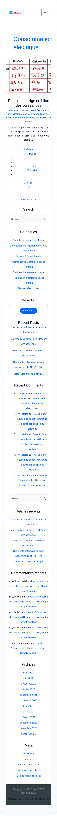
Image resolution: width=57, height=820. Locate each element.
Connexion (28, 759)
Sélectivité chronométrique (28, 373)
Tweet (32, 153)
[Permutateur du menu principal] (44, 12)
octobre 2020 (28, 733)
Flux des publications (28, 764)
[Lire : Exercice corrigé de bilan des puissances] (28, 75)
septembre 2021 (28, 700)
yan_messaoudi (25, 475)
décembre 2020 (28, 722)
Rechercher (28, 300)
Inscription (28, 753)
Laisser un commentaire (21, 110)
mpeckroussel (28, 393)
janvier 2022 (28, 689)
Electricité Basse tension (20, 117)
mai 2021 (28, 705)
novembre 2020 (28, 728)
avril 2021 (28, 711)
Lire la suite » (28, 199)
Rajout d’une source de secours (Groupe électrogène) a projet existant (28, 601)
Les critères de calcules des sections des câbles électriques (29, 586)
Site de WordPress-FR (28, 775)
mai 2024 (28, 672)
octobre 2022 (28, 683)
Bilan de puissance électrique (29, 240)
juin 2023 (28, 678)
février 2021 (28, 717)
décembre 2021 (28, 694)
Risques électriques (28, 288)
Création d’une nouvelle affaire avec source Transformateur (33, 480)
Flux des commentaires (29, 770)
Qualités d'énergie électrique (28, 272)
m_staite (23, 413)
